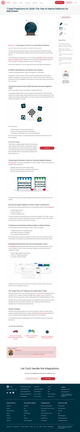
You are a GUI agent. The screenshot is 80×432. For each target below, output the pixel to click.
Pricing (41, 3)
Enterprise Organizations (62, 418)
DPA (35, 426)
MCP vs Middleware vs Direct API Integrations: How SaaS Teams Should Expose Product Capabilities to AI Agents (65, 45)
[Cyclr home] (5, 2)
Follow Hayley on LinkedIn (38, 354)
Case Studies (65, 24)
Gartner (38, 295)
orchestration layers (42, 313)
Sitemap (44, 426)
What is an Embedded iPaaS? (46, 405)
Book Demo (69, 2)
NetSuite (8, 415)
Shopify (8, 413)
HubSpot (8, 408)
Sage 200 (8, 420)
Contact (49, 389)
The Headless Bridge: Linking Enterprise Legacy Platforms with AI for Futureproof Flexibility (65, 59)
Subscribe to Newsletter (66, 17)
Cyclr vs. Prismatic (37, 396)
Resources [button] (35, 2)
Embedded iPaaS (44, 418)
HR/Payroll (26, 418)
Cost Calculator (44, 420)
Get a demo (48, 378)
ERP (24, 415)
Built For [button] (21, 2)
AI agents (50, 207)
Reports (64, 28)
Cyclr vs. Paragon (37, 393)
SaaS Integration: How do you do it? (48, 408)
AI (14, 45)
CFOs (59, 413)
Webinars (65, 33)
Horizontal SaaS (12, 162)
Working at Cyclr (51, 396)
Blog (48, 391)
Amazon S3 (9, 418)
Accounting (26, 405)
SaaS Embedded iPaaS (24, 389)
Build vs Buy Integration (38, 389)
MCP (17, 90)
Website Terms (9, 426)
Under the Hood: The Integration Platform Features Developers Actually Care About (15, 337)
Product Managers (61, 408)
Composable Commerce (62, 420)
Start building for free (32, 378)
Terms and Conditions (24, 426)
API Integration (44, 415)
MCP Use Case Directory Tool (46, 413)
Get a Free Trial (59, 2)
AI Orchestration (23, 396)
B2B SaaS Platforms (62, 415)
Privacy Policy (16, 426)
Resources (10, 45)
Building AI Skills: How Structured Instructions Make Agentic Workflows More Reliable (66, 50)
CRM (25, 408)
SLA (37, 426)
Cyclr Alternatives (37, 391)
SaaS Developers (61, 405)
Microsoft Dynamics (10, 410)
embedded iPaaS (14, 246)
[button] (76, 0)
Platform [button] (15, 2)
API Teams (60, 410)
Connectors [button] (27, 2)
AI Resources (43, 410)
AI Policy (31, 426)
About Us (49, 386)
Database (25, 410)
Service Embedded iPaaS (25, 391)
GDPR (41, 426)
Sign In (75, 2)
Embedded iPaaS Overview (25, 386)
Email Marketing (27, 413)
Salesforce (9, 405)
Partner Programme (51, 393)
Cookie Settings (50, 426)
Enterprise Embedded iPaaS (25, 393)
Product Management (28, 420)
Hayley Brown (18, 350)
